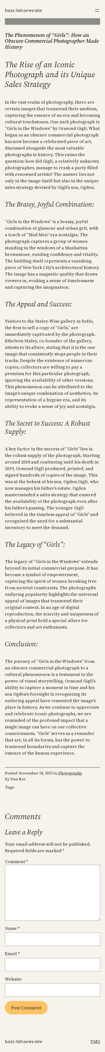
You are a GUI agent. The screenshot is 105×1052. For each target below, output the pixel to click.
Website (13, 979)
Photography (70, 773)
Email (12, 954)
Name (12, 928)
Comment (16, 861)
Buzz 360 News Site (23, 10)
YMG (95, 1041)
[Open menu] (97, 10)
